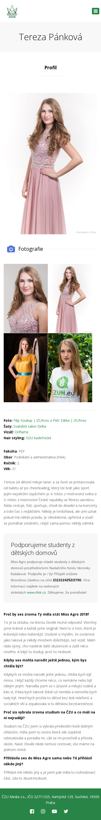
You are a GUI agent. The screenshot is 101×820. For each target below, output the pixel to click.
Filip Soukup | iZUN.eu (31, 420)
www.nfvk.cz (36, 592)
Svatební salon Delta (29, 426)
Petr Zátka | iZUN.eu (69, 420)
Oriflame (21, 432)
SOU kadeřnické (38, 438)
